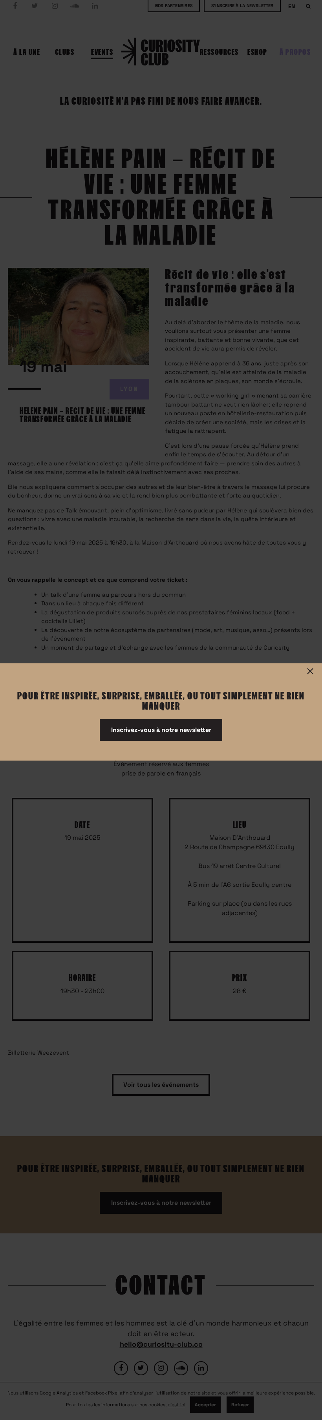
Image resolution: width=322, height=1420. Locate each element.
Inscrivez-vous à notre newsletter (161, 730)
